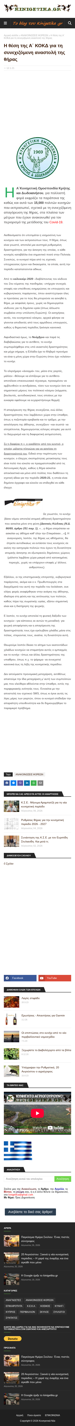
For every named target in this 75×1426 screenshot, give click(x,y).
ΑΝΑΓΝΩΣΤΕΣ (13, 1300)
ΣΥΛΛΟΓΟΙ (59, 1312)
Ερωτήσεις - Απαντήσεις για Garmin (43, 1015)
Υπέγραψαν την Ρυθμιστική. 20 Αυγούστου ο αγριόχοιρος (40, 1069)
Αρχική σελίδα (11, 35)
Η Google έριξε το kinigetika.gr (39, 1275)
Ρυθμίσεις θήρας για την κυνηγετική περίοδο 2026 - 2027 (42, 821)
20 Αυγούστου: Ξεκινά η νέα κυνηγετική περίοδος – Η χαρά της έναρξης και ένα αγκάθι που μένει (44, 1258)
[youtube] (54, 978)
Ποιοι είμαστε (34, 1415)
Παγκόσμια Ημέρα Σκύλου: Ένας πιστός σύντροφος (45, 1239)
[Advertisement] (37, 101)
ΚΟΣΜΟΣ (45, 1306)
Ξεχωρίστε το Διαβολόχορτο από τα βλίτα (46, 1050)
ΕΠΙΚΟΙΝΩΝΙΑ (52, 1415)
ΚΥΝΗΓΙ (59, 1306)
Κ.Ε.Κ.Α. (31, 1306)
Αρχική (19, 1415)
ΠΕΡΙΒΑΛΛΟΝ (27, 1312)
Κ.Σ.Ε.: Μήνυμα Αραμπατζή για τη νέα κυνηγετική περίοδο (44, 804)
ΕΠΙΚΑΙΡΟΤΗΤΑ (14, 1306)
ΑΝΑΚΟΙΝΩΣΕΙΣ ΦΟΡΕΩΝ (34, 35)
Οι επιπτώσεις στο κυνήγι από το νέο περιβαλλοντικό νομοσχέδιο (44, 1034)
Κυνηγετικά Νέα (47, 1421)
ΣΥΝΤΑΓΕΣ (11, 1318)
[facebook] (20, 978)
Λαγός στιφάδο (31, 998)
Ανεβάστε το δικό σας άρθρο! (30, 1212)
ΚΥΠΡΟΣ (10, 1312)
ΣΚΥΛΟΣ (44, 1312)
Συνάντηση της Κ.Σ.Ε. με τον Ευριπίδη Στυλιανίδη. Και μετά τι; (44, 839)
